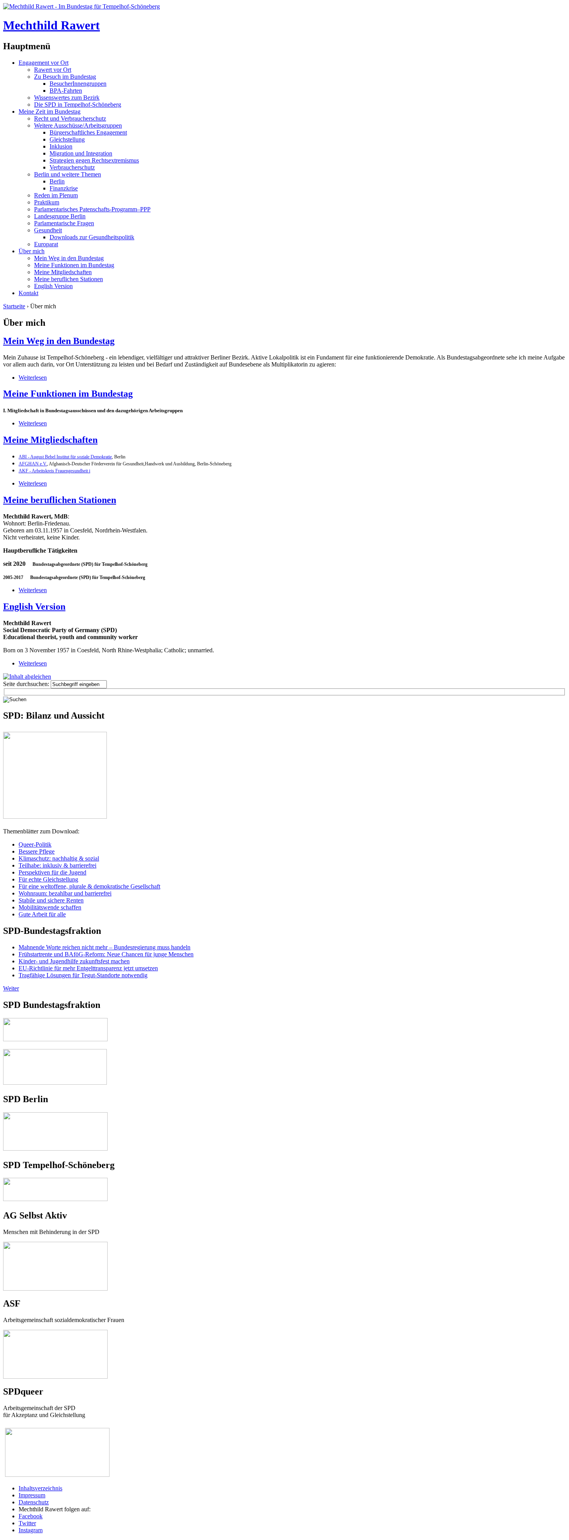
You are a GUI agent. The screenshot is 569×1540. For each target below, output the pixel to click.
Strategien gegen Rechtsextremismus (94, 160)
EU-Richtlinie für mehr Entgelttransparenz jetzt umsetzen (88, 968)
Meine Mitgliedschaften (63, 272)
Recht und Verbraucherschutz (70, 118)
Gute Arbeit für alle (42, 914)
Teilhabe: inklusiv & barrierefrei (57, 865)
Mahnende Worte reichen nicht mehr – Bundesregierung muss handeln (104, 947)
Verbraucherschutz (72, 167)
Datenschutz (34, 1502)
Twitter (27, 1523)
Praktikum (46, 202)
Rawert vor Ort (52, 69)
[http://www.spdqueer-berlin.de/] (57, 1428)
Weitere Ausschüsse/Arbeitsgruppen (78, 125)
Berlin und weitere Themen (67, 174)
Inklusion (61, 146)
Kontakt (28, 293)
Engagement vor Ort (44, 62)
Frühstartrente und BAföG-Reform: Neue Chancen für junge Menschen (106, 954)
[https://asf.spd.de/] (55, 1333)
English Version (53, 286)
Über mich (32, 251)
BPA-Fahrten (66, 90)
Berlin (57, 181)
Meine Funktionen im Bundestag (74, 265)
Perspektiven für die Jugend (52, 872)
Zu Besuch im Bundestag (65, 76)
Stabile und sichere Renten (51, 900)
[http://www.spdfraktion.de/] (55, 1039)
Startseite (14, 306)
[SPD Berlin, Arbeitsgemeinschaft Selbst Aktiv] (55, 1245)
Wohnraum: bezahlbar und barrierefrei (65, 893)
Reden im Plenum (56, 195)
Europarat (46, 244)
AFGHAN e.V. (33, 464)
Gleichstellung (67, 139)
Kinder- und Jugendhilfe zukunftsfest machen (74, 961)
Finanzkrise (64, 188)
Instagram (31, 1530)
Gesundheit (48, 230)
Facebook (31, 1516)
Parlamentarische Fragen (64, 223)
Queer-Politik (35, 844)
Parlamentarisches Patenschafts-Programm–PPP (92, 209)
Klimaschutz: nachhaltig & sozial (59, 858)
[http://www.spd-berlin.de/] (55, 1148)
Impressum (32, 1495)
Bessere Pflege (37, 851)
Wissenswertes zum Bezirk (66, 97)
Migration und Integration (81, 153)
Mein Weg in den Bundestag (69, 258)
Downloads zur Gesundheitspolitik (92, 237)
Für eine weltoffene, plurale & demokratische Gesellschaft (89, 886)
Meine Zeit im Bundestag (50, 111)
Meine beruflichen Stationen (68, 279)
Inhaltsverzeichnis (40, 1488)
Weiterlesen (33, 377)
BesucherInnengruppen (78, 83)
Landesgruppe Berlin (60, 216)
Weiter (11, 988)
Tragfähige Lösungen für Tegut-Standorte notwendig (83, 975)
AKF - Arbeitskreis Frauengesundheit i (54, 471)
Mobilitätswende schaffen (50, 907)
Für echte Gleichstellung (48, 879)
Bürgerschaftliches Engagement (88, 132)
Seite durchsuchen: (27, 684)
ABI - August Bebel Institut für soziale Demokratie (65, 457)
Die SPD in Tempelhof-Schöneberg (77, 104)
